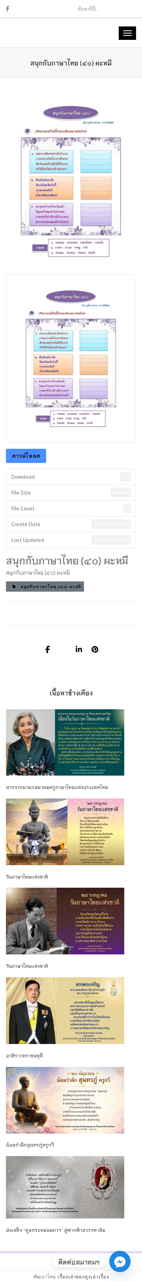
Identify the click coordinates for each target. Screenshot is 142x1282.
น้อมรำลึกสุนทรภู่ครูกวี (30, 1144)
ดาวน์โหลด (26, 455)
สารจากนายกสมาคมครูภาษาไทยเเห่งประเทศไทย (57, 787)
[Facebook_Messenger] (120, 1261)
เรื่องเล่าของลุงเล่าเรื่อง (83, 1276)
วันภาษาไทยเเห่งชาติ (27, 876)
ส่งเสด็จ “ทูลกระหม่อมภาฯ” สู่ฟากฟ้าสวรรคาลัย (55, 1230)
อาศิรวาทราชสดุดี (24, 1055)
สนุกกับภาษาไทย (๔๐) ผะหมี (48, 586)
